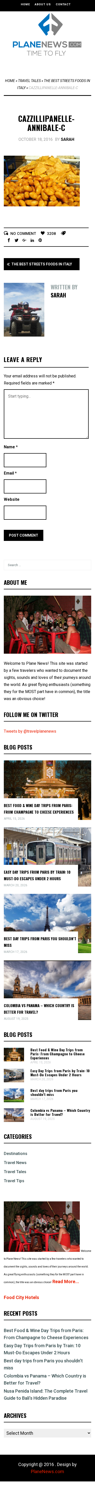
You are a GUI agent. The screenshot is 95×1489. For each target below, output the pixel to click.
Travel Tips (14, 1180)
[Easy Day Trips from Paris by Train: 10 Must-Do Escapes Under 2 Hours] (14, 1081)
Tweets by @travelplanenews (30, 731)
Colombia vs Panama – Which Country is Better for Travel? (60, 1112)
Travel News (15, 1162)
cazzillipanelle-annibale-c (46, 123)
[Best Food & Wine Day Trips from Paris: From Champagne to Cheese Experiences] (14, 1060)
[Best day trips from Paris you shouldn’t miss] (14, 1100)
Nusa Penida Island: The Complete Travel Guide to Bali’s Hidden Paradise (45, 1394)
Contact (63, 4)
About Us (43, 4)
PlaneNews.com (47, 1471)
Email (10, 473)
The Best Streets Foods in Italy (41, 264)
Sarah (67, 139)
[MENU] (49, 65)
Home (25, 4)
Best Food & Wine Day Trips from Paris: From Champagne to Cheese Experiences (57, 1053)
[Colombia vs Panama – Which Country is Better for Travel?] (14, 1120)
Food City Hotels (21, 1297)
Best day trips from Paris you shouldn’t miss (54, 1092)
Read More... (65, 1281)
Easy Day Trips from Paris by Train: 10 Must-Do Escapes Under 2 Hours (60, 1072)
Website (12, 499)
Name (11, 447)
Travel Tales (29, 81)
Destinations (15, 1153)
